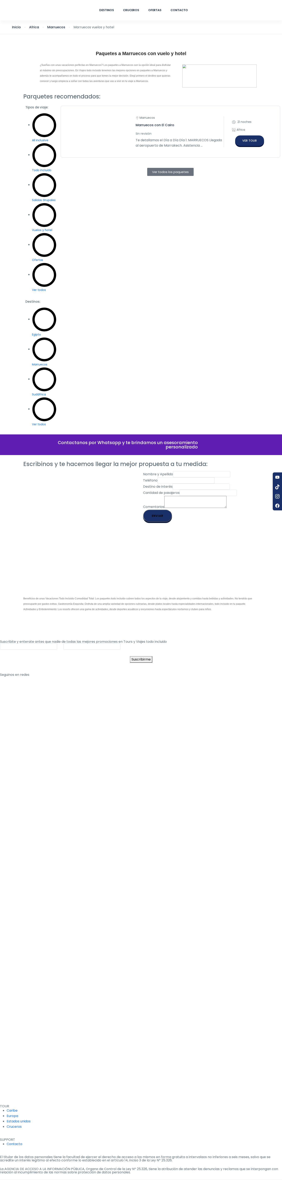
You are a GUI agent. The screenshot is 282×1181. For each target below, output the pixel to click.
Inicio (16, 27)
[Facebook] (277, 505)
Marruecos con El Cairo (155, 125)
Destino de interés (158, 486)
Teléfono (150, 480)
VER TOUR (249, 141)
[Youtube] (277, 477)
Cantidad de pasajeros (161, 492)
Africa (34, 27)
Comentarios (153, 506)
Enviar (157, 516)
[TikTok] (277, 486)
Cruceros (131, 10)
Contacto (179, 10)
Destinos (106, 10)
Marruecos (56, 27)
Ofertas (154, 10)
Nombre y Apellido (158, 474)
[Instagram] (277, 496)
